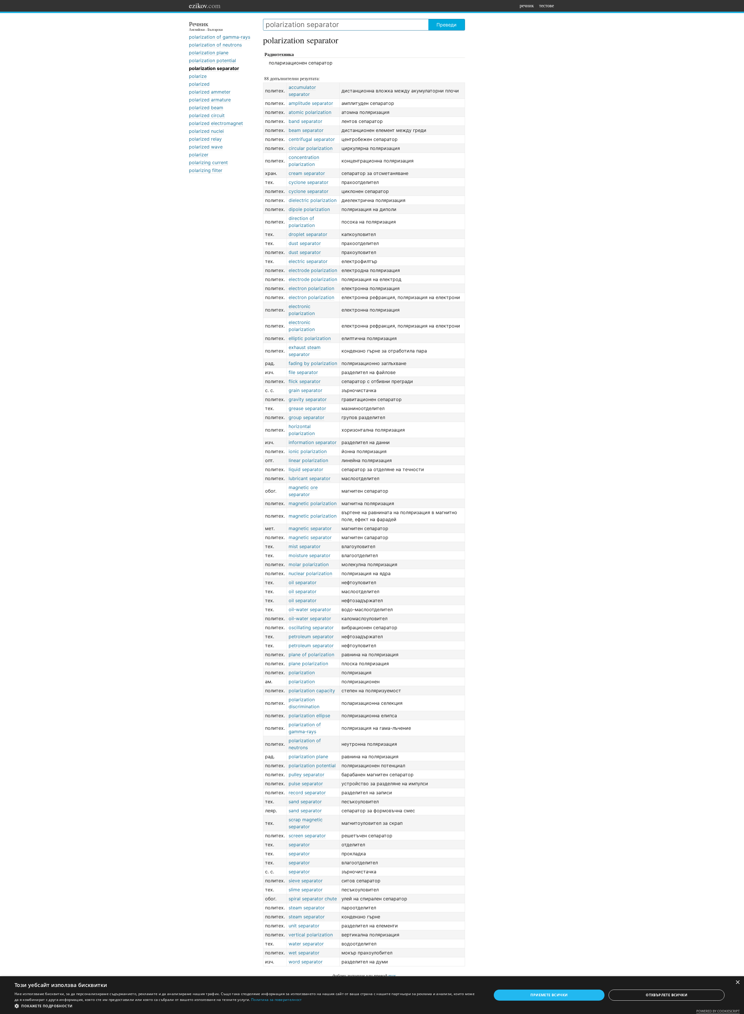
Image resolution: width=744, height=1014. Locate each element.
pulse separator (306, 783)
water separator (306, 944)
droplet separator (308, 234)
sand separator (305, 801)
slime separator (306, 890)
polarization (302, 672)
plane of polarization (311, 654)
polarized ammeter (209, 92)
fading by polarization (313, 363)
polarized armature (210, 100)
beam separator (306, 130)
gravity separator (308, 399)
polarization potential (212, 60)
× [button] (737, 982)
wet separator (304, 953)
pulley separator (306, 774)
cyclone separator (308, 182)
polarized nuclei (206, 131)
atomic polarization (310, 112)
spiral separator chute (313, 899)
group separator (306, 417)
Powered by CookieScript (718, 1011)
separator (299, 844)
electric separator (308, 261)
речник (527, 5)
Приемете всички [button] (549, 994)
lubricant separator (309, 478)
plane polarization (308, 663)
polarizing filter (205, 170)
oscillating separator (311, 627)
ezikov (205, 5)
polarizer (198, 155)
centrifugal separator (312, 139)
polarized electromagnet (216, 123)
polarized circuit (207, 115)
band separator (305, 121)
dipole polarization (309, 209)
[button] (246, 1006)
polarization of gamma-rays (219, 37)
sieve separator (306, 881)
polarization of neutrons (215, 45)
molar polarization (309, 564)
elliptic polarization (310, 338)
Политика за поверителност (276, 999)
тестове (546, 5)
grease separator (307, 408)
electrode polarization (313, 270)
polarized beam (206, 107)
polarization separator (214, 68)
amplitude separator (311, 103)
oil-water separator (310, 609)
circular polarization (310, 148)
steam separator (307, 908)
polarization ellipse (309, 715)
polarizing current (208, 162)
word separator (306, 962)
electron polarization (311, 288)
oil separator (302, 582)
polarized (199, 84)
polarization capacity (312, 690)
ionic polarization (308, 451)
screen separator (307, 835)
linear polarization (308, 460)
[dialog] (372, 995)
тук (392, 975)
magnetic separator (310, 528)
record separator (307, 792)
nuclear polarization (310, 573)
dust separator (305, 243)
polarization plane (208, 53)
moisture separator (309, 555)
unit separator (304, 926)
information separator (313, 442)
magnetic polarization (313, 503)
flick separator (305, 381)
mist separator (305, 546)
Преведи (447, 25)
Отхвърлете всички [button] (666, 994)
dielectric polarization (313, 200)
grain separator (305, 390)
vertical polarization (311, 935)
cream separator (307, 173)
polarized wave (206, 147)
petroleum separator (311, 636)
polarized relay (205, 139)
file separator (303, 372)
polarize (198, 76)
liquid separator (306, 469)
